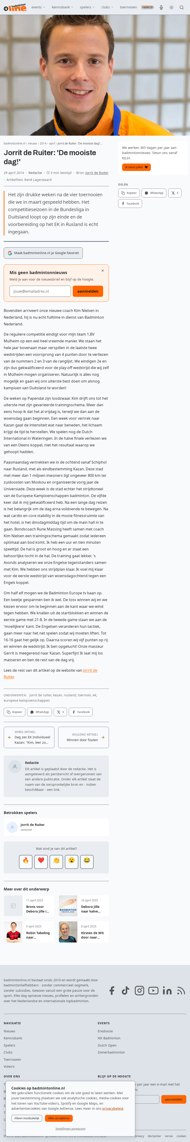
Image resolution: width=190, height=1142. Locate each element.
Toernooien (12, 1059)
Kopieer (17, 712)
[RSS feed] (181, 990)
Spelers (9, 1045)
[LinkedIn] (167, 990)
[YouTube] (153, 990)
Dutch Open (107, 1045)
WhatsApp (42, 712)
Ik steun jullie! (134, 167)
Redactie (35, 172)
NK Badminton (109, 1038)
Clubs (8, 1052)
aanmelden (87, 291)
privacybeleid (112, 1108)
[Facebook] (112, 990)
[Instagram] (139, 990)
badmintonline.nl (14, 143)
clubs (105, 7)
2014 (43, 143)
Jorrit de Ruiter (97, 172)
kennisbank (61, 7)
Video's (9, 1066)
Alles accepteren (59, 1118)
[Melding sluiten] (102, 270)
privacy (139, 1136)
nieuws (19, 7)
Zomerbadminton (111, 1052)
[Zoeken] (181, 7)
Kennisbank (13, 1038)
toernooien (128, 7)
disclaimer (154, 1136)
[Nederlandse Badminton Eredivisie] (147, 7)
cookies (181, 1136)
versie (169, 1136)
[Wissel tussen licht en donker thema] (171, 7)
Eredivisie (105, 1031)
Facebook (83, 712)
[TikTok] (125, 990)
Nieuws (9, 1031)
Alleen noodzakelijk (26, 1118)
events (37, 7)
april (52, 143)
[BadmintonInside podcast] (161, 7)
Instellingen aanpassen (71, 1129)
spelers (85, 7)
